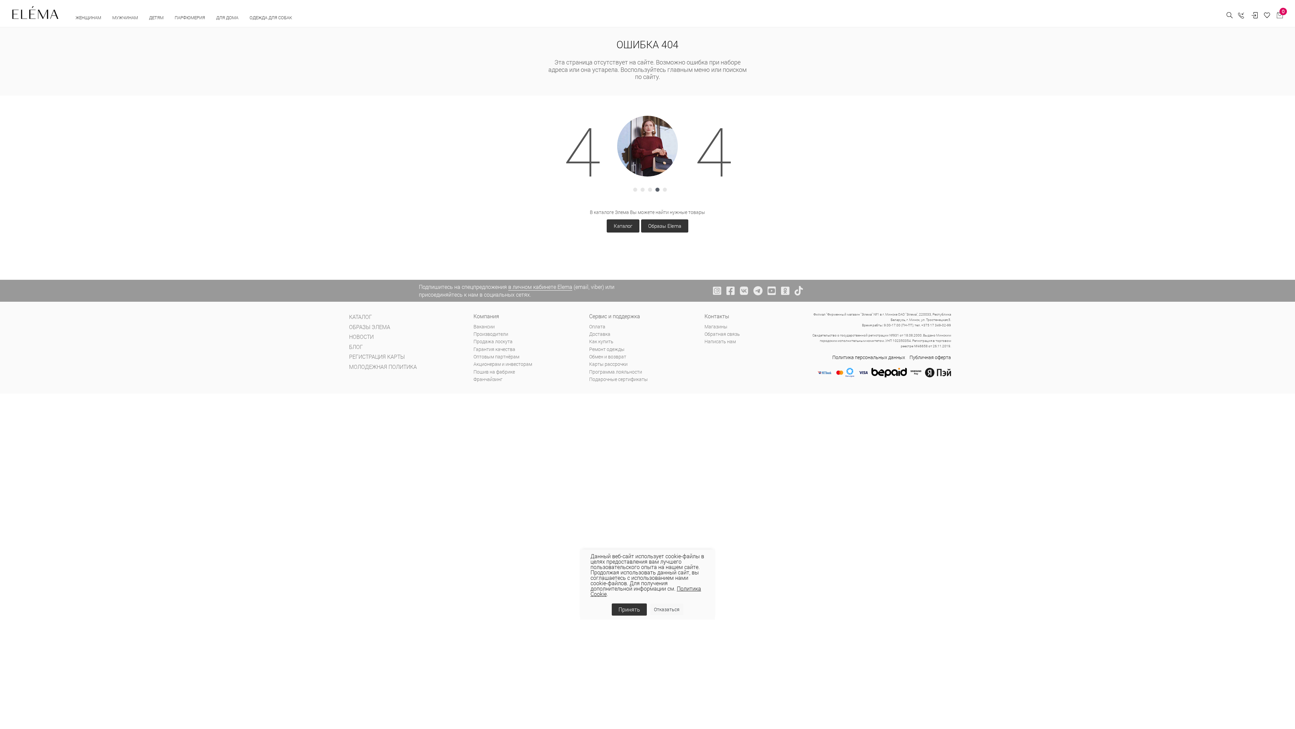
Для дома (227, 18)
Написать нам (720, 341)
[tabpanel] (647, 146)
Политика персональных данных (868, 357)
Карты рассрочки (608, 364)
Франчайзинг (487, 379)
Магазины (715, 326)
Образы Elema (664, 225)
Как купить (601, 341)
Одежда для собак (271, 18)
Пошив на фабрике (494, 372)
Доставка (599, 334)
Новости (361, 336)
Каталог (623, 225)
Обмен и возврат (607, 356)
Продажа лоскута (493, 341)
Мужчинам (125, 18)
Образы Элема (369, 326)
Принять (629, 609)
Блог (356, 346)
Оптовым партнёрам (496, 356)
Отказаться (667, 609)
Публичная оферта (930, 357)
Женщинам (89, 18)
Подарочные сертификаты (618, 379)
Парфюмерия (190, 18)
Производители (490, 334)
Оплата (597, 326)
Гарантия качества (494, 349)
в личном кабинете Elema (540, 286)
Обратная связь (722, 334)
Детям (157, 18)
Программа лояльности (615, 372)
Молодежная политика (383, 366)
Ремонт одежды (607, 349)
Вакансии (484, 326)
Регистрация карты (377, 356)
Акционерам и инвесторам (502, 364)
